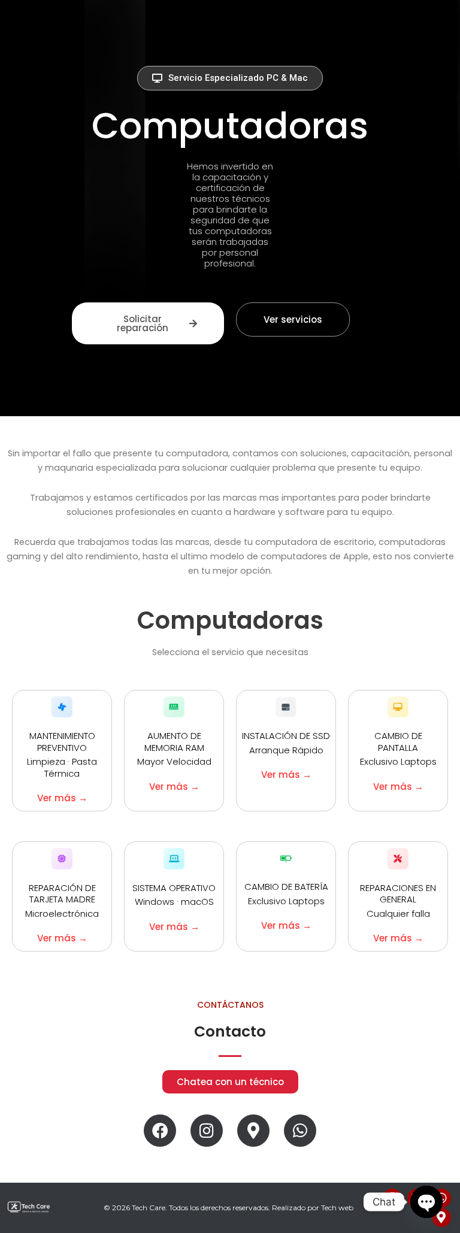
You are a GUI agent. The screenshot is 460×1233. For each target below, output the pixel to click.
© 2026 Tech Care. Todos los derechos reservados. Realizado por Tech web (228, 1207)
